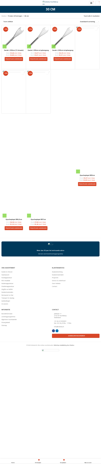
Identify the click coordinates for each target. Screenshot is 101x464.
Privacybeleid (5, 322)
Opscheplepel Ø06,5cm (14, 219)
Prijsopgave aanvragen (14, 59)
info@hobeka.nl (59, 327)
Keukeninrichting (57, 272)
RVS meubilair (5, 281)
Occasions (4, 304)
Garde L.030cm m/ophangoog (38, 50)
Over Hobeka (56, 283)
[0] (91, 3)
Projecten (55, 278)
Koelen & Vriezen (6, 272)
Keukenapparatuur (7, 283)
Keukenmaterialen (7, 292)
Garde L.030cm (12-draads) (14, 50)
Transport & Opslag (7, 298)
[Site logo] (50, 3)
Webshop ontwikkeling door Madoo (64, 345)
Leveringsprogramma (8, 317)
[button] (5, 46)
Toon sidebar (8, 21)
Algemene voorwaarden (9, 319)
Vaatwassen (5, 275)
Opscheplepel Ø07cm (38, 219)
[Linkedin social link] (57, 330)
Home (3, 16)
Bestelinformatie (6, 314)
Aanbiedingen (5, 301)
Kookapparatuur (6, 278)
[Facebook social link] (53, 330)
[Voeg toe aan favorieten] (22, 29)
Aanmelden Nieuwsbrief (76, 336)
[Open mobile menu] (2, 3)
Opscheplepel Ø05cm (87, 175)
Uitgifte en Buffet (7, 289)
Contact (54, 286)
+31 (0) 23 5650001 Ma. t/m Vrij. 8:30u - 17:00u (62, 322)
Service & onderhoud (58, 281)
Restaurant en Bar (7, 295)
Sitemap (4, 325)
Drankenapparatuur (7, 286)
